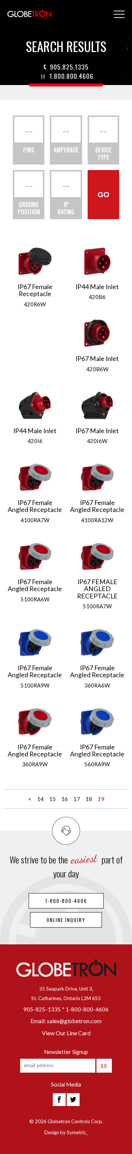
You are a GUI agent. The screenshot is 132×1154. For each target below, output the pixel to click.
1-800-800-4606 (66, 900)
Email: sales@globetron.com (66, 1020)
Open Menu (119, 14)
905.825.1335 (69, 66)
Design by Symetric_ (66, 1132)
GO (103, 194)
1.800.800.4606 (67, 76)
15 (52, 798)
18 (88, 798)
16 (64, 798)
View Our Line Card (66, 1032)
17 (76, 798)
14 (40, 798)
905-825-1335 (42, 1009)
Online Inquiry (66, 919)
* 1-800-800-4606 (85, 1009)
